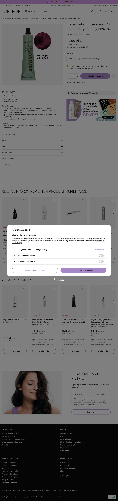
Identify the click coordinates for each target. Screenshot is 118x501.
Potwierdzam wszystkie (83, 270)
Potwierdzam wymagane (35, 270)
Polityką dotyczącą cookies (64, 238)
